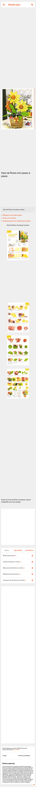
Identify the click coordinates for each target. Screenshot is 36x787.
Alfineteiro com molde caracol (12, 215)
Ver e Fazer (16, 749)
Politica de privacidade (24, 755)
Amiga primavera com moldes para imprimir (17, 221)
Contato (4, 755)
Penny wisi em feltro (9, 218)
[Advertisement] (18, 28)
